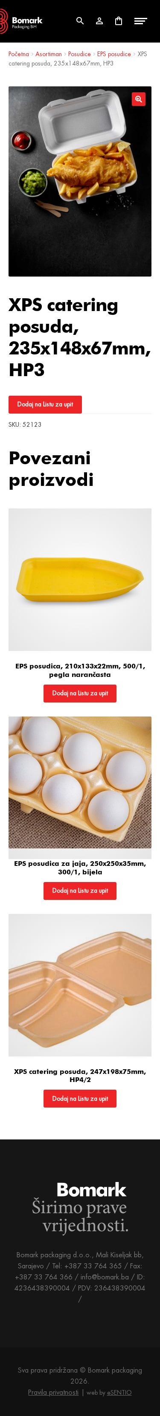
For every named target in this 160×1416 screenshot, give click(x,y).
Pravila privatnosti (53, 1392)
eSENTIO (119, 1392)
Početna (19, 54)
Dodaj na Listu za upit (45, 404)
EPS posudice (114, 54)
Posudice (79, 54)
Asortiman (48, 54)
